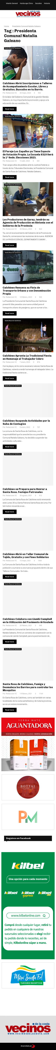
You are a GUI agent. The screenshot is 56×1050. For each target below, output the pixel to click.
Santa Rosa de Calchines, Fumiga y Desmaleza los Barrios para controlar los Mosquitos (28, 687)
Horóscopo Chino (26, 3)
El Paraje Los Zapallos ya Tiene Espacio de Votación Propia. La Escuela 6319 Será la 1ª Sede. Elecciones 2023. (28, 154)
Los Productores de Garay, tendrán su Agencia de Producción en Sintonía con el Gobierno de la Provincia (28, 222)
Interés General (12, 3)
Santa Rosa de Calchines (13, 48)
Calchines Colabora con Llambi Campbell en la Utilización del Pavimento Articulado (28, 621)
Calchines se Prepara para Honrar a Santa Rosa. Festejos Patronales (25, 491)
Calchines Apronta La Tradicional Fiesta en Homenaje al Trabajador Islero (27, 357)
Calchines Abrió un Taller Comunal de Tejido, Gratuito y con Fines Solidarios (26, 556)
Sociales (38, 3)
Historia (47, 3)
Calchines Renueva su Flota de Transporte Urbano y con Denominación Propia (27, 290)
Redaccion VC (11, 93)
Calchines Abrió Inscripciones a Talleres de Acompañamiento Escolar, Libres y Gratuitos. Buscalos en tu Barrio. (27, 86)
